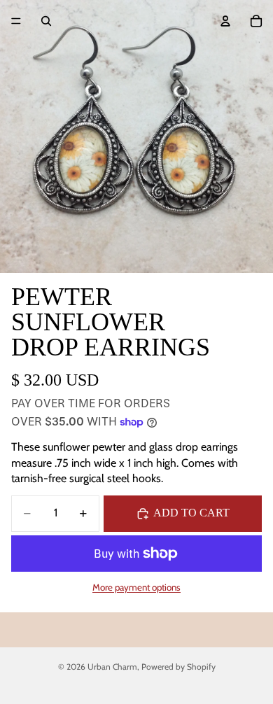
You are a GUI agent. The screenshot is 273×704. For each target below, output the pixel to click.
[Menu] (16, 21)
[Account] (225, 21)
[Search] (46, 21)
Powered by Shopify (178, 666)
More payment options (136, 587)
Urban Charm (112, 666)
